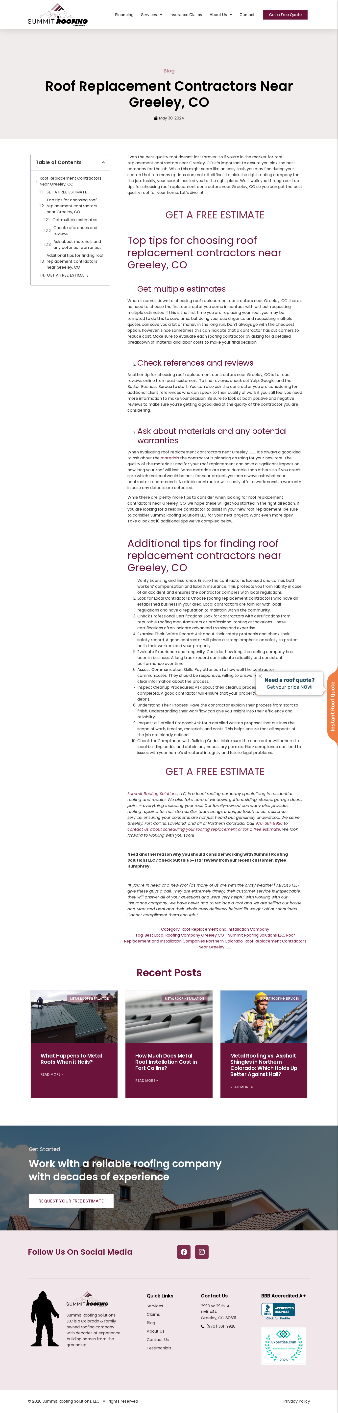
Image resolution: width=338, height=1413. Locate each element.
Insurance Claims (185, 14)
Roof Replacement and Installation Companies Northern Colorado (209, 938)
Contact (247, 14)
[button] (103, 162)
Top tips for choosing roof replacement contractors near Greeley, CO (72, 206)
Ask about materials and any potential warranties (77, 244)
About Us (218, 14)
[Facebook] (184, 1252)
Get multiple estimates (75, 220)
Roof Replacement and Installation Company (225, 929)
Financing (124, 14)
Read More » (52, 1074)
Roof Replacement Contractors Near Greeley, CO (70, 181)
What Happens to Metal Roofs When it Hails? (71, 1058)
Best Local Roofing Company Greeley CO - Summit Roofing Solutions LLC (214, 935)
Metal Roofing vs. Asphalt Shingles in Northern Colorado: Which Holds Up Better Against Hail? (263, 1065)
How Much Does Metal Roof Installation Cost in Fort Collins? (166, 1062)
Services (149, 14)
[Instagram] (202, 1252)
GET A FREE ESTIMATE (66, 192)
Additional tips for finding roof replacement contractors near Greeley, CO (75, 261)
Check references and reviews (75, 230)
